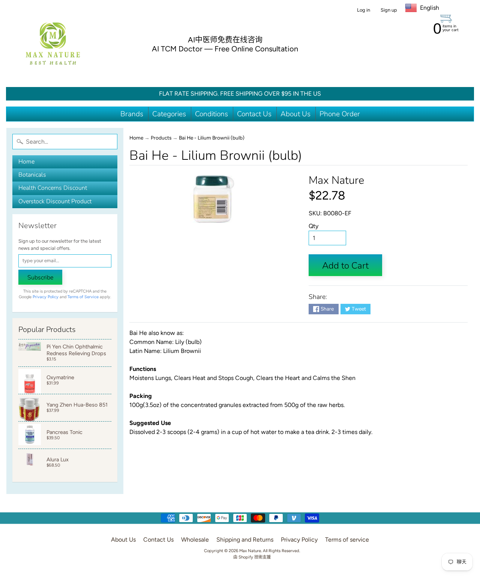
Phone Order (340, 114)
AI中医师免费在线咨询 (225, 40)
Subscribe (40, 277)
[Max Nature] (53, 43)
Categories (169, 114)
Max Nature (336, 180)
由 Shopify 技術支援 (252, 557)
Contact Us (254, 114)
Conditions (211, 114)
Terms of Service (83, 296)
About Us (295, 114)
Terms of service (347, 539)
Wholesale (195, 539)
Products (161, 138)
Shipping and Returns (244, 539)
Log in (363, 10)
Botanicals (32, 175)
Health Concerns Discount (52, 188)
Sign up (389, 10)
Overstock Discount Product (55, 201)
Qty (313, 226)
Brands (131, 114)
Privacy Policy (45, 296)
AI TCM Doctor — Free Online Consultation (225, 49)
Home (26, 162)
